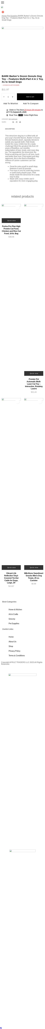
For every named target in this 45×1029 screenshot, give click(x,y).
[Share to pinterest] (20, 122)
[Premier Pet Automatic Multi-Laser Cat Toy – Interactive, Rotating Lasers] (33, 290)
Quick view (11, 220)
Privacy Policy (14, 651)
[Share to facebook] (13, 122)
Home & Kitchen (15, 610)
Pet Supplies (12, 16)
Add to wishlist (10, 104)
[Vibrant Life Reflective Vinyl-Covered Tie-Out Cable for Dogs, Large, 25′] (11, 484)
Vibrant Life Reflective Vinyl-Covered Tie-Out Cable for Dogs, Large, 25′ (11, 578)
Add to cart (30, 96)
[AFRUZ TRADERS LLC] (2, 7)
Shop (11, 646)
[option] (22, 47)
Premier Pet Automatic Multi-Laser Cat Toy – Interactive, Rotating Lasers (34, 384)
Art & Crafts (13, 614)
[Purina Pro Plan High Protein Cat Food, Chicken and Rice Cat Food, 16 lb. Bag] (11, 213)
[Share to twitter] (17, 122)
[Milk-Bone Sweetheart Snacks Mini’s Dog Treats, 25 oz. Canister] (33, 484)
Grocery (12, 619)
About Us (12, 642)
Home (4, 16)
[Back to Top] (1, 1028)
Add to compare (31, 104)
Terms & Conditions (17, 656)
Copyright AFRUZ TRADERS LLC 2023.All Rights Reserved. (21, 663)
